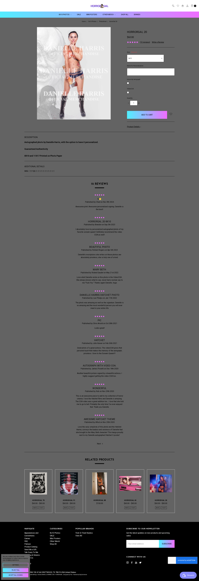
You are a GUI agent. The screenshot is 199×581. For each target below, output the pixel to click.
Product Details (133, 127)
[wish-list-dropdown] (171, 114)
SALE (79, 14)
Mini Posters (91, 14)
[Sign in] (187, 6)
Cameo (27, 538)
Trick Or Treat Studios (84, 533)
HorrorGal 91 (69, 500)
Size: (132, 52)
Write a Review (158, 42)
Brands (137, 14)
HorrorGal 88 (100, 500)
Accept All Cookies (16, 575)
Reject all (15, 570)
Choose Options (38, 490)
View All (78, 536)
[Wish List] (178, 6)
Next (99, 444)
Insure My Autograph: (133, 79)
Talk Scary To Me (31, 552)
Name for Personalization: (135, 66)
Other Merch (108, 14)
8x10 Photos (64, 14)
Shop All (124, 14)
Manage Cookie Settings (30, 574)
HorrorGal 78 (38, 500)
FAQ (26, 541)
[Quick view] (45, 476)
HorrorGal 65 (130, 500)
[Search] (173, 6)
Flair (71, 574)
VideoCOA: (130, 89)
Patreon (27, 544)
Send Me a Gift (30, 549)
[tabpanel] (38, 491)
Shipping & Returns (32, 555)
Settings (15, 565)
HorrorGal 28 (161, 500)
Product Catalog (30, 547)
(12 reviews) (145, 42)
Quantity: (130, 98)
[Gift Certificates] (182, 6)
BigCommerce (83, 574)
